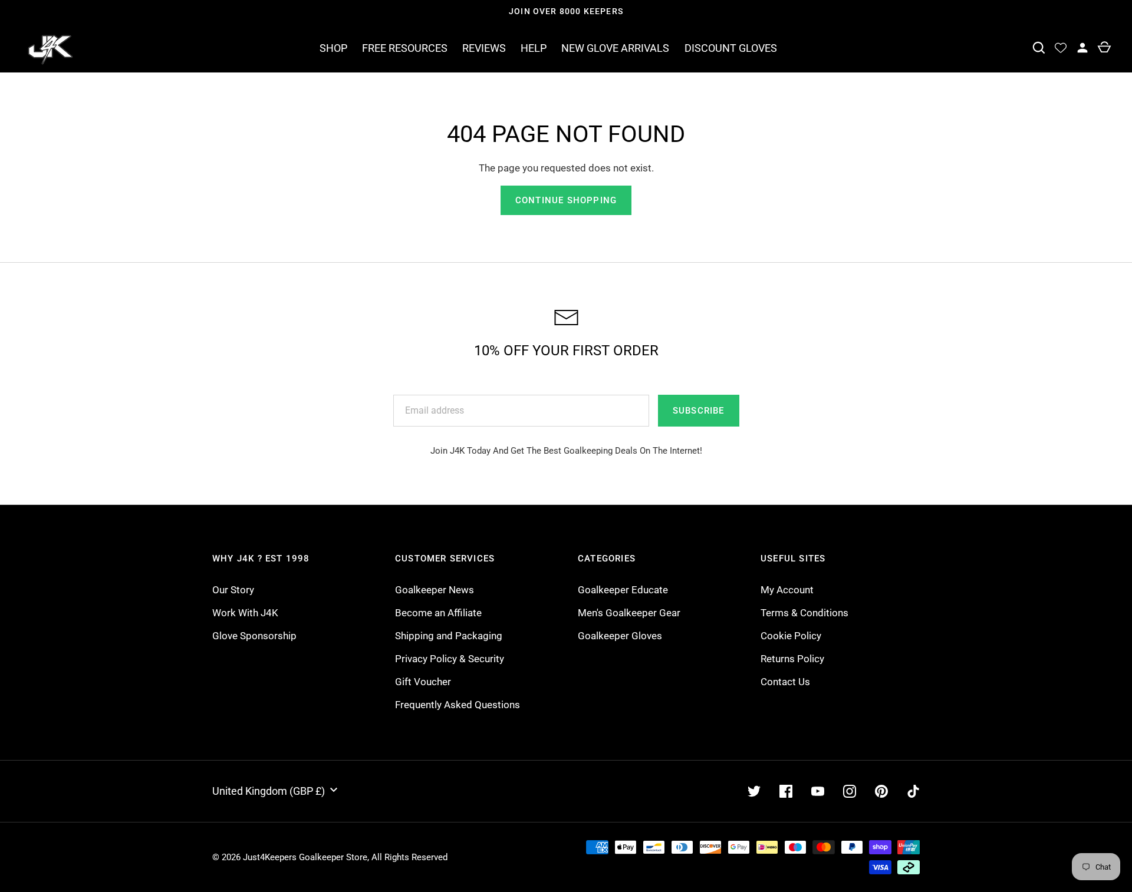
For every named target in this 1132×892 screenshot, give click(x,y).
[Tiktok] (913, 791)
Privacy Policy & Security (449, 659)
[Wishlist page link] (1060, 48)
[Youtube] (818, 791)
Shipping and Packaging (448, 636)
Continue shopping (566, 200)
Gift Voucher (423, 682)
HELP (534, 48)
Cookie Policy (791, 636)
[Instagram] (850, 791)
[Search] (1038, 48)
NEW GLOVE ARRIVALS (615, 48)
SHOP (333, 48)
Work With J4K (245, 613)
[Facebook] (786, 791)
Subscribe (699, 410)
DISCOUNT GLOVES (731, 48)
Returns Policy (792, 659)
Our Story (233, 590)
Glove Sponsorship (254, 636)
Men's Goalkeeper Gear (629, 613)
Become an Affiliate (438, 613)
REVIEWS (484, 48)
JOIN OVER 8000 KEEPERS (566, 11)
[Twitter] (754, 791)
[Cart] (1104, 48)
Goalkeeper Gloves (620, 636)
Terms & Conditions (804, 613)
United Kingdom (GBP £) (268, 791)
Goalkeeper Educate (623, 590)
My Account (787, 590)
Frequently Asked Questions (457, 705)
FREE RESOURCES (404, 48)
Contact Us (785, 682)
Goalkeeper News (434, 590)
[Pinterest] (881, 791)
